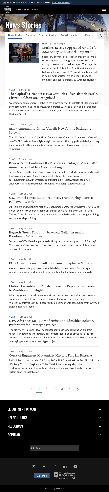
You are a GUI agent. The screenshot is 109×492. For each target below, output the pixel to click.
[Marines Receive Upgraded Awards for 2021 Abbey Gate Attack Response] (54, 62)
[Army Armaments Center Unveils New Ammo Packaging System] (54, 136)
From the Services (47, 35)
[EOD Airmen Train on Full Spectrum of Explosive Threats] (54, 265)
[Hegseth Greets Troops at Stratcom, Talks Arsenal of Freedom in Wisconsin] (54, 238)
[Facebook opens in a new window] (44, 466)
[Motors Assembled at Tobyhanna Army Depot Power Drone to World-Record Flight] (54, 294)
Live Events (86, 35)
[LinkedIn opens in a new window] (64, 466)
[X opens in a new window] (33, 466)
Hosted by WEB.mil (54, 488)
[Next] (77, 389)
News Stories (15, 35)
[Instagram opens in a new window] (54, 466)
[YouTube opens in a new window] (75, 466)
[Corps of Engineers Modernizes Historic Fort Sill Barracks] (54, 361)
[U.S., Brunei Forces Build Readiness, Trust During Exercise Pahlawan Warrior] (54, 206)
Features (30, 35)
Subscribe (42, 475)
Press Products (69, 35)
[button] (104, 9)
